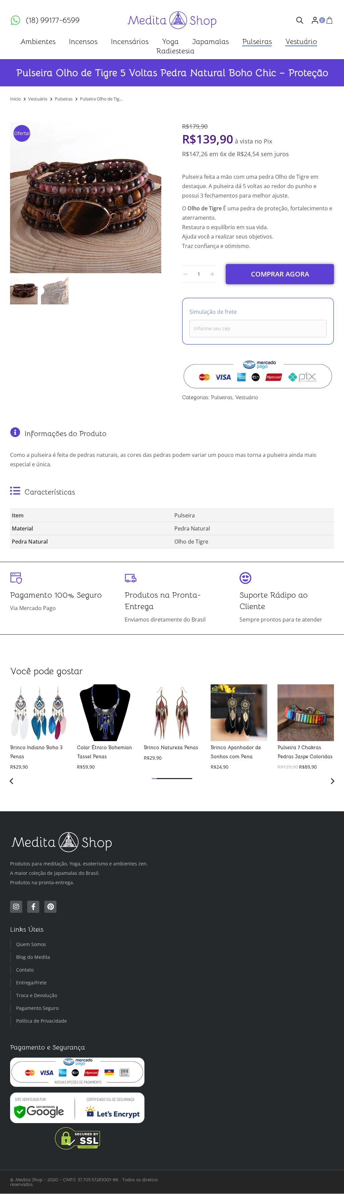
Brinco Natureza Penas (171, 747)
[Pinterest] (50, 907)
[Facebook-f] (33, 907)
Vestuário (246, 397)
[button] (154, 778)
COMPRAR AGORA (280, 274)
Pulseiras (221, 397)
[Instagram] (16, 907)
